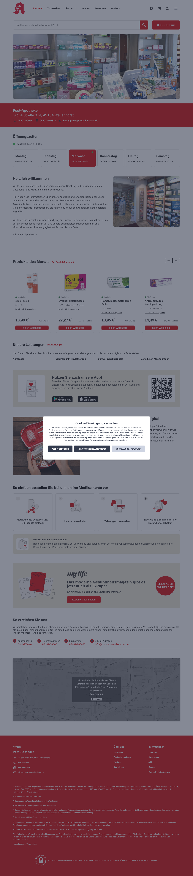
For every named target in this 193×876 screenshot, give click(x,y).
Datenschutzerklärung (108, 440)
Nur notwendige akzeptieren (92, 449)
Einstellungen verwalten (128, 449)
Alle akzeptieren (60, 449)
